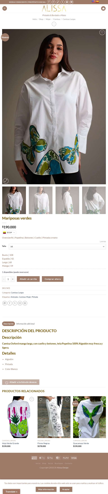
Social (50, 463)
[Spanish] (97, 1)
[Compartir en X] (15, 303)
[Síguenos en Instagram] (53, 2)
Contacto (68, 463)
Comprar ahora (53, 279)
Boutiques (59, 463)
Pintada (35, 297)
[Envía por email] (20, 303)
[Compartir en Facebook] (9, 303)
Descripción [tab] (9, 324)
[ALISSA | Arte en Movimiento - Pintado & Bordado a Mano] (54, 8)
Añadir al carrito (28, 279)
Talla (4, 246)
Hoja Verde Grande (10, 443)
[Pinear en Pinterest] (25, 303)
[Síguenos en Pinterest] (67, 2)
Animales (14, 297)
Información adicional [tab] (25, 324)
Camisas (56, 19)
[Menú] (4, 8)
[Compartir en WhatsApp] (4, 303)
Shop (41, 19)
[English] (93, 1)
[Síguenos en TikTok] (58, 2)
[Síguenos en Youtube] (71, 2)
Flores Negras (44, 443)
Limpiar (103, 242)
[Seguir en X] (62, 2)
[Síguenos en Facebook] (49, 2)
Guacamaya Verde (81, 443)
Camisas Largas (69, 19)
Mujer (48, 19)
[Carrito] (103, 8)
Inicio (34, 19)
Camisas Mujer (25, 297)
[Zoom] (6, 181)
